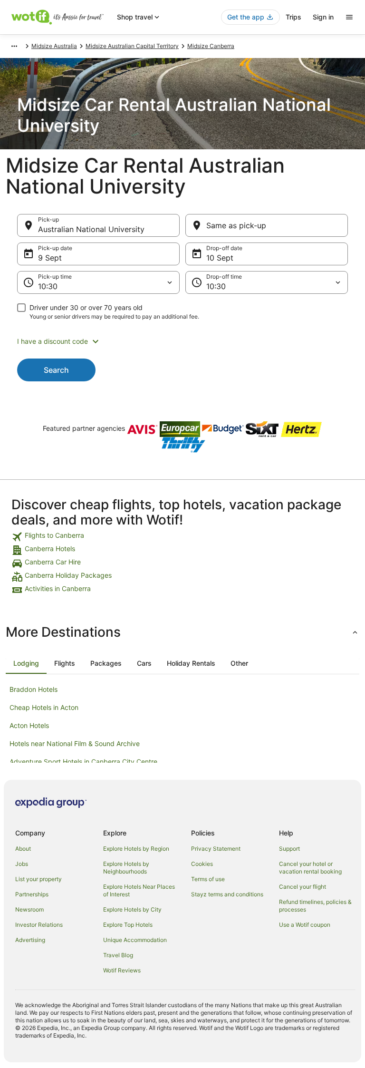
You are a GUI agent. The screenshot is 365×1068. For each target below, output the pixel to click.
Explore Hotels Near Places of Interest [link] (139, 890)
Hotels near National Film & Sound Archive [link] (75, 743)
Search (56, 370)
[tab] (26, 663)
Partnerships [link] (31, 894)
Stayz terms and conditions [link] (227, 894)
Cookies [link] (202, 863)
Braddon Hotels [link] (34, 689)
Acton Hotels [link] (29, 725)
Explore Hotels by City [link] (132, 909)
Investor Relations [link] (39, 924)
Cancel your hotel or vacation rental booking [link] (310, 867)
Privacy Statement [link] (215, 848)
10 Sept (219, 257)
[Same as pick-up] (266, 225)
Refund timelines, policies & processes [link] (315, 905)
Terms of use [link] (208, 879)
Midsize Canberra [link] (210, 45)
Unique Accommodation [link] (135, 939)
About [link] (23, 848)
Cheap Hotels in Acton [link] (44, 707)
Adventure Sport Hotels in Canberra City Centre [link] (83, 761)
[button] (182, 341)
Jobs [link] (21, 863)
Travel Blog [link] (118, 955)
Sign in (323, 17)
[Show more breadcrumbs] (14, 46)
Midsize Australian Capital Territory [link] (132, 45)
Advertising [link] (30, 939)
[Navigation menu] (349, 17)
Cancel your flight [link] (302, 886)
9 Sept (50, 257)
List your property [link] (38, 879)
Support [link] (289, 848)
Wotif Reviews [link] (122, 970)
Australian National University (91, 229)
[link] (182, 537)
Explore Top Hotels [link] (128, 924)
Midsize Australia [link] (54, 45)
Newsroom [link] (29, 909)
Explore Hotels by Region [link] (136, 848)
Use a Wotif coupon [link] (304, 924)
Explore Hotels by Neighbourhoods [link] (126, 867)
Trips (293, 17)
